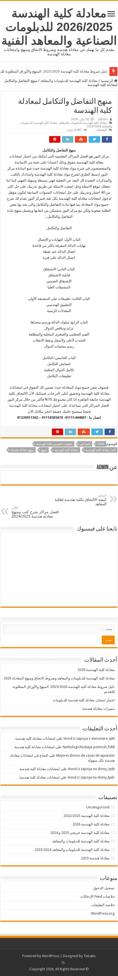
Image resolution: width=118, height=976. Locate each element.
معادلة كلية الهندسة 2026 (96, 670)
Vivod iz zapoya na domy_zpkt (91, 769)
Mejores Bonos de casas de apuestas (85, 755)
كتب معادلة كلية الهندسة (101, 450)
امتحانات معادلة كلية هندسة (35, 738)
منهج (44, 450)
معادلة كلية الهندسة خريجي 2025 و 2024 (79, 833)
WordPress (50, 956)
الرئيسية (107, 81)
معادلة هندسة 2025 (95, 858)
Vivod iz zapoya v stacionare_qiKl (89, 738)
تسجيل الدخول (104, 888)
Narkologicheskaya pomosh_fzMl (89, 747)
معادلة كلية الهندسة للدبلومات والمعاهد (69, 81)
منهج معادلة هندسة (22, 450)
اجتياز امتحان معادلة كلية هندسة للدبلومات (84, 700)
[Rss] (63, 962)
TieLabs (89, 956)
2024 (101, 444)
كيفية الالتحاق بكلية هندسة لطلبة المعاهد (80, 500)
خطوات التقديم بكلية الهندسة (54, 444)
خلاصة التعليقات (103, 905)
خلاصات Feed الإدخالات (97, 896)
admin (103, 119)
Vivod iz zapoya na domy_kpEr (91, 777)
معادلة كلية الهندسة (23, 405)
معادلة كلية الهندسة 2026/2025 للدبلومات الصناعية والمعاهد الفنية (59, 27)
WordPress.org (103, 913)
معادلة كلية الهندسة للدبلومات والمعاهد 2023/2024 (72, 850)
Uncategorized (97, 807)
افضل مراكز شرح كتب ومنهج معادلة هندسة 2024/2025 (35, 512)
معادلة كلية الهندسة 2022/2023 (86, 816)
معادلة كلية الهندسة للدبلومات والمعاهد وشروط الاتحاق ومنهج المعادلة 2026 (59, 678)
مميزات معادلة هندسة (98, 709)
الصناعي (85, 444)
